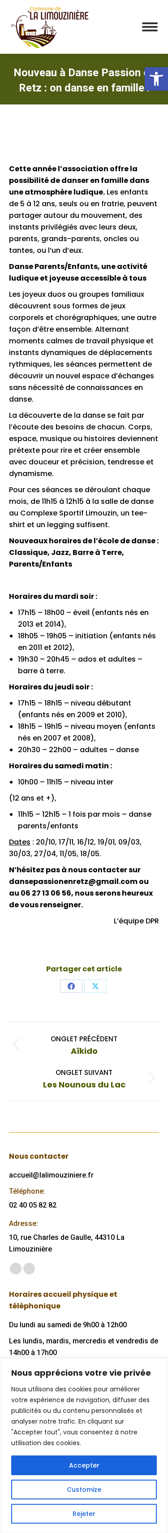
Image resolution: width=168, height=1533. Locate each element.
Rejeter (84, 1513)
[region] (84, 1445)
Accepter (84, 1465)
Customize (84, 1489)
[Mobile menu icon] (150, 27)
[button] (156, 79)
